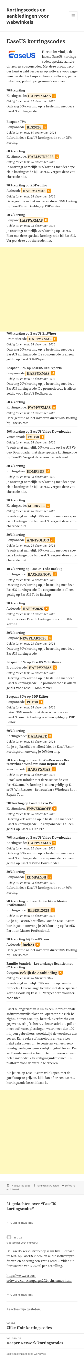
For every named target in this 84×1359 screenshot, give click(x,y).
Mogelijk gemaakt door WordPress (26, 1354)
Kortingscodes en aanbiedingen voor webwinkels (28, 16)
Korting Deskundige (47, 1185)
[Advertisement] (42, 289)
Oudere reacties (21, 1223)
